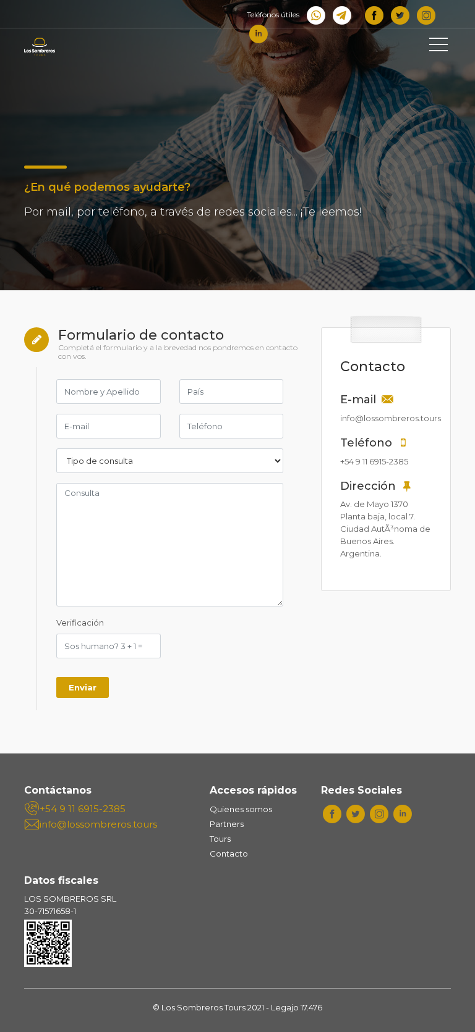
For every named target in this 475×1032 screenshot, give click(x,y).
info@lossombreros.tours (97, 824)
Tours (220, 839)
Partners (227, 824)
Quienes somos (241, 809)
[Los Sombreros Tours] (79, 47)
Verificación (80, 622)
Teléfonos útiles (273, 14)
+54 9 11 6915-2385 (83, 809)
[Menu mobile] (438, 47)
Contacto (229, 853)
